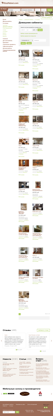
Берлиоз (25, 172)
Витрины (5, 36)
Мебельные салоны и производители (21, 389)
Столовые (5, 31)
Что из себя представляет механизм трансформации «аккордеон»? (42, 364)
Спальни (5, 38)
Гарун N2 (35, 101)
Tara (34, 58)
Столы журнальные (7, 28)
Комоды (4, 34)
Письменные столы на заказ (23, 234)
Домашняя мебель (28, 19)
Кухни (4, 19)
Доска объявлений (32, 404)
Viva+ (20, 145)
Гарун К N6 (36, 145)
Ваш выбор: (48, 17)
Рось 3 (34, 255)
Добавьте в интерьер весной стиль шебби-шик (26, 370)
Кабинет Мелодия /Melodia (21, 212)
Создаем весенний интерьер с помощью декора (26, 373)
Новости (7, 359)
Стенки (4, 30)
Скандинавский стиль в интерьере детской (24, 367)
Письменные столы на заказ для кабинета (37, 234)
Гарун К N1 (22, 189)
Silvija (20, 101)
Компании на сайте (20, 404)
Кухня (6, 335)
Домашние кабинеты (7, 26)
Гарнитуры (5, 25)
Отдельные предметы (9, 44)
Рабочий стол (37, 211)
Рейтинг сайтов (30, 411)
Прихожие (5, 42)
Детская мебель (7, 40)
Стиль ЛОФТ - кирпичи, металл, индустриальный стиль (25, 363)
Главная (20, 19)
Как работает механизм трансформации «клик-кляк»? (43, 380)
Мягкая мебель (7, 21)
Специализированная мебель (9, 51)
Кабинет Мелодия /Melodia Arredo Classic (23, 300)
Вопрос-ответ (40, 360)
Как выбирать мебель (8, 404)
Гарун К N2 (22, 58)
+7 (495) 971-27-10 (45, 411)
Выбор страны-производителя (29, 33)
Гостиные (5, 23)
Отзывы (7, 330)
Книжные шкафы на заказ (38, 278)
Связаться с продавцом (38, 197)
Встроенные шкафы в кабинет (22, 168)
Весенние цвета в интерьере (26, 375)
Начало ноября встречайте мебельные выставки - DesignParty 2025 (9, 375)
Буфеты (4, 33)
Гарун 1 (35, 167)
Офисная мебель (8, 46)
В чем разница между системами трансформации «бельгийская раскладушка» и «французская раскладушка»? (43, 372)
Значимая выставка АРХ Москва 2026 (8, 364)
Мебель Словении (37, 65)
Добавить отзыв (43, 330)
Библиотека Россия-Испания (37, 190)
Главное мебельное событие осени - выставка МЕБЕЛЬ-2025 (10, 369)
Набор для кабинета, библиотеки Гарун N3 (22, 124)
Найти (40, 30)
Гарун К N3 (22, 79)
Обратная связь (29, 410)
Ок (17, 412)
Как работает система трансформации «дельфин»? (43, 368)
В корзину (22, 65)
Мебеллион (26, 62)
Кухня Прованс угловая (34, 335)
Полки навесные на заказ (24, 278)
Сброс (29, 43)
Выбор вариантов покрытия (28, 36)
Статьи (22, 359)
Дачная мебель (7, 48)
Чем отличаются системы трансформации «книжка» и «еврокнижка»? (42, 377)
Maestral (35, 79)
